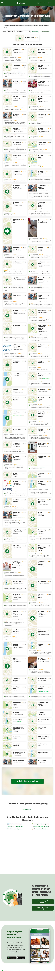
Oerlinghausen (32, 12)
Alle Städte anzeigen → (27, 809)
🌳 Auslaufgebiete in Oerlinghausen (40, 824)
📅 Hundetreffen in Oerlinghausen (41, 826)
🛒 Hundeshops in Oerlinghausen (14, 829)
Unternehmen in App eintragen (42, 908)
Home (21, 12)
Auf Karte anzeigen (44, 31)
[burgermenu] (2, 3)
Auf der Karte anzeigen (27, 781)
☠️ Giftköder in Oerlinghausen (14, 824)
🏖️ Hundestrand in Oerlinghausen (14, 826)
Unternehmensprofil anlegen (42, 901)
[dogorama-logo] (21, 3)
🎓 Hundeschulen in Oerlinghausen (40, 829)
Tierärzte (26, 12)
